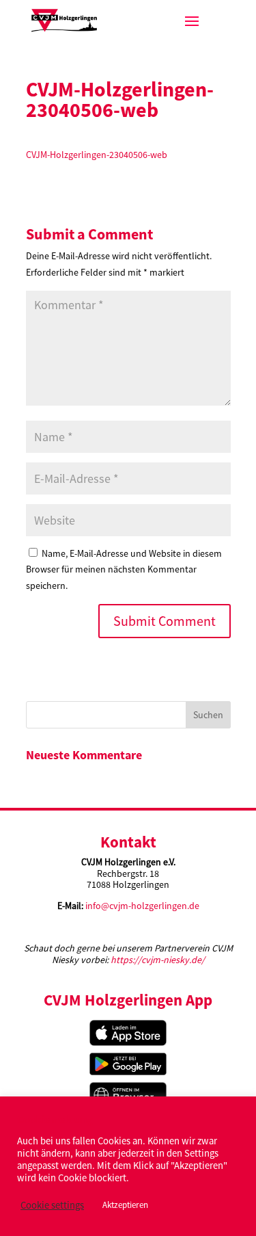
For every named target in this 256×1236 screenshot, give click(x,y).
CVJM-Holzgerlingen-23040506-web (96, 154)
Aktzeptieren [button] (125, 1205)
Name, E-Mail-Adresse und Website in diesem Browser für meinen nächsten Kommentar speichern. (124, 569)
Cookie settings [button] (52, 1205)
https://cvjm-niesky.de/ (158, 960)
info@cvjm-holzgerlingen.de (142, 905)
